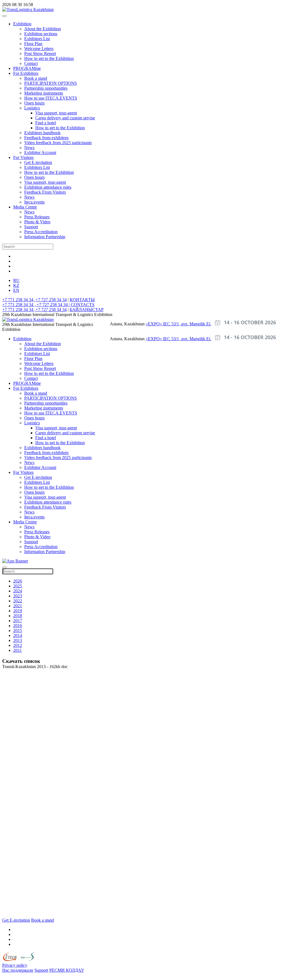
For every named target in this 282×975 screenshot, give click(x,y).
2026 (17, 581)
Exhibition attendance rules (47, 187)
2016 (17, 625)
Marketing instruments (43, 93)
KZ (16, 285)
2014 (17, 635)
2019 (17, 610)
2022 (17, 600)
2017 (17, 620)
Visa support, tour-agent (56, 113)
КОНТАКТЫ (82, 299)
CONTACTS (82, 304)
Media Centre (25, 207)
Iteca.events (34, 202)
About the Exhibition (42, 28)
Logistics (32, 108)
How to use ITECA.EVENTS (50, 98)
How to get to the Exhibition (49, 58)
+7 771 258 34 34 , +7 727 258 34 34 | (36, 304)
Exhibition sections (40, 33)
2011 (17, 650)
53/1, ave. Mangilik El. (191, 324)
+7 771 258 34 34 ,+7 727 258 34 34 (34, 309)
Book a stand (35, 78)
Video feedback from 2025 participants (58, 142)
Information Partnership (44, 236)
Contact (31, 63)
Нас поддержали (17, 970)
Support (31, 226)
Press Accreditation (41, 231)
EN (16, 290)
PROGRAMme (27, 68)
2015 (17, 630)
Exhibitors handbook (42, 132)
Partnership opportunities (45, 88)
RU (16, 280)
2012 (17, 645)
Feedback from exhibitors (46, 137)
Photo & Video (37, 221)
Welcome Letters (38, 48)
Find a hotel (45, 122)
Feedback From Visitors (45, 192)
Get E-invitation (38, 162)
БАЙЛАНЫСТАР (87, 309)
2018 (17, 615)
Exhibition (22, 23)
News (29, 147)
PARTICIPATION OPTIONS (50, 83)
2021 (17, 605)
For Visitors (23, 157)
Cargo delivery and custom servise (65, 118)
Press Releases (37, 217)
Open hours (34, 103)
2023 (17, 596)
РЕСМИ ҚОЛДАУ (66, 970)
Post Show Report (40, 53)
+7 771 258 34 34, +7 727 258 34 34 (34, 299)
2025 (17, 586)
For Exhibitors (25, 73)
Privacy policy (14, 965)
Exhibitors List (37, 38)
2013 (17, 640)
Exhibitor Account (40, 152)
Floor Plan (33, 43)
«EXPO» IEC (158, 324)
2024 (17, 591)
